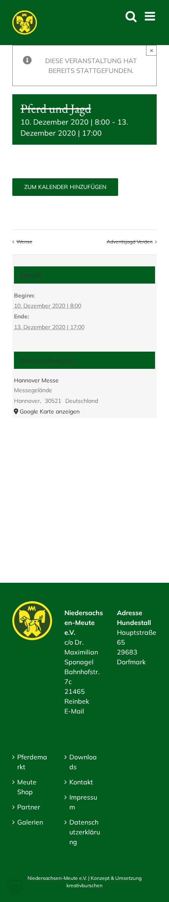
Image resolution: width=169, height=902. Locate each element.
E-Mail (74, 711)
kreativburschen (84, 885)
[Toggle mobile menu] (151, 16)
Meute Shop (27, 787)
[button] (15, 887)
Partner (28, 807)
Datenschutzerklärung (84, 832)
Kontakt (81, 782)
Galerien (30, 822)
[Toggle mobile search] (131, 16)
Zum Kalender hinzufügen (65, 187)
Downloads (83, 762)
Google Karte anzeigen (50, 411)
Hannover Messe (36, 380)
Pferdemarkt (32, 762)
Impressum (83, 802)
